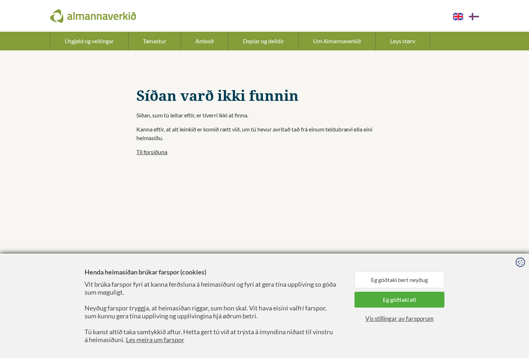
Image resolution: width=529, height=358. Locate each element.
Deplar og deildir (263, 40)
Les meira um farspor (155, 340)
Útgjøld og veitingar (89, 40)
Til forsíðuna (151, 151)
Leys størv (402, 40)
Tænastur (154, 40)
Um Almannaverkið (337, 40)
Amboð (204, 40)
